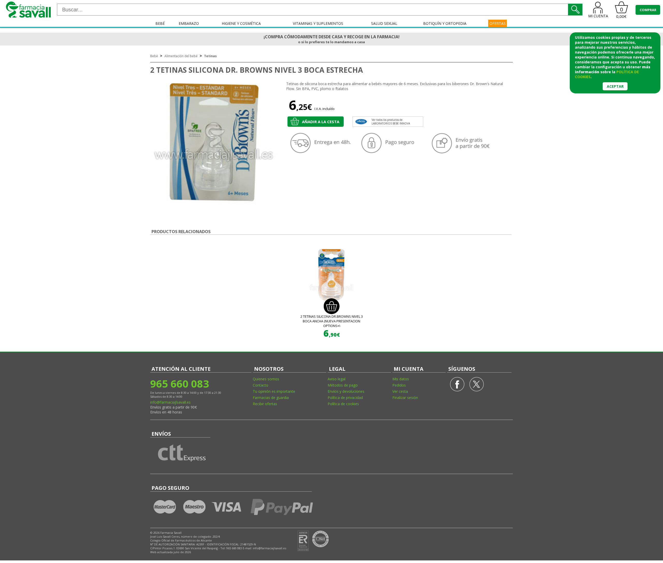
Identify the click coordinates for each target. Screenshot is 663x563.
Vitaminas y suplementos (318, 23)
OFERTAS (497, 23)
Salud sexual (384, 23)
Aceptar (615, 86)
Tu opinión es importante (274, 391)
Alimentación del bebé (181, 56)
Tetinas (210, 56)
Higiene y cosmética (241, 23)
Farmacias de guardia (271, 397)
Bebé (160, 23)
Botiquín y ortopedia (444, 23)
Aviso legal (336, 378)
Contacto (260, 385)
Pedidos (399, 385)
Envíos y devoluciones (346, 391)
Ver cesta (400, 391)
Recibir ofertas (265, 403)
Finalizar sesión (405, 397)
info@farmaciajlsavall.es (170, 402)
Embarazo (189, 23)
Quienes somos (266, 378)
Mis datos (400, 378)
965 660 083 (179, 383)
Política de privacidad (345, 397)
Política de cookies (343, 403)
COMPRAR (648, 10)
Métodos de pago (343, 385)
